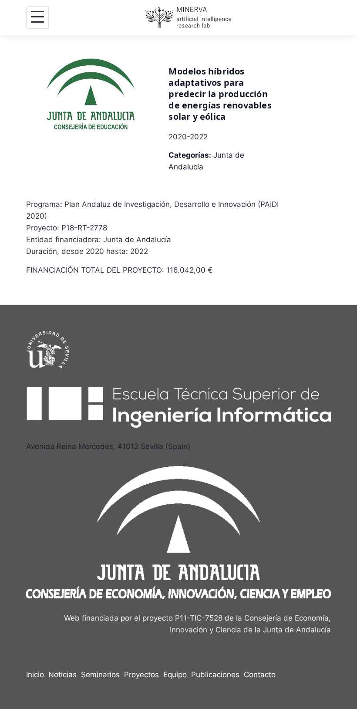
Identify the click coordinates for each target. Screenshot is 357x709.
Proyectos (141, 674)
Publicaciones (215, 674)
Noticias (62, 674)
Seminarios (100, 674)
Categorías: (189, 155)
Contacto (260, 674)
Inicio (35, 674)
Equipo (175, 674)
